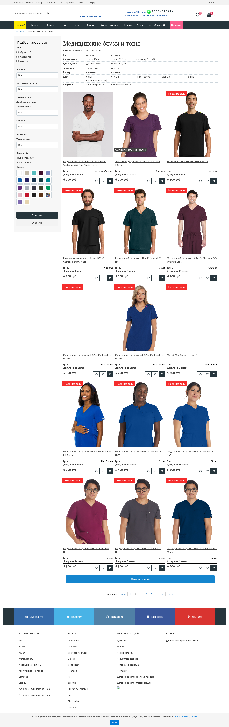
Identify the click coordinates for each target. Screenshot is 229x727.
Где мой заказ (155, 25)
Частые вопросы (125, 652)
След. (170, 594)
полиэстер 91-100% (145, 59)
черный (115, 76)
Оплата (29, 2)
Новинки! (20, 25)
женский (90, 55)
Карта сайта (123, 670)
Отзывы (81, 2)
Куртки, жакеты (109, 25)
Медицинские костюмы (30, 664)
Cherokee (72, 646)
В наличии (176, 25)
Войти (212, 2)
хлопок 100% (92, 59)
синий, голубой (143, 76)
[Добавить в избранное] (103, 181)
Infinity (71, 695)
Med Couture (74, 701)
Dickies (71, 658)
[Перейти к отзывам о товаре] (96, 181)
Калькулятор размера (127, 658)
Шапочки (127, 25)
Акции (140, 25)
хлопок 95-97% (118, 59)
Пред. (123, 594)
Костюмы (51, 25)
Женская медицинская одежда (34, 688)
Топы (63, 25)
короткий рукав (118, 63)
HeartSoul (72, 670)
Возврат (40, 2)
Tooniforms (73, 640)
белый (89, 76)
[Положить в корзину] (110, 181)
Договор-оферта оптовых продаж (134, 682)
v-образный (92, 68)
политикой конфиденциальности (185, 717)
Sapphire (72, 682)
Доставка (18, 2)
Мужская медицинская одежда (34, 695)
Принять (115, 723)
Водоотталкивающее (122, 84)
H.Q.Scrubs (73, 707)
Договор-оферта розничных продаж (135, 676)
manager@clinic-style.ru (186, 640)
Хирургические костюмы (31, 670)
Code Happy (73, 664)
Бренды (70, 2)
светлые (166, 76)
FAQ (61, 2)
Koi (69, 676)
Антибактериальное (96, 84)
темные (190, 76)
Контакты (51, 2)
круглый (115, 68)
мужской (115, 55)
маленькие (91, 72)
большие (115, 72)
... (157, 594)
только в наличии (94, 50)
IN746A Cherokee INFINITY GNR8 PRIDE (187, 161)
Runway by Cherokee (78, 688)
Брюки (76, 25)
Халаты (90, 25)
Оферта (94, 2)
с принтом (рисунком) (96, 80)
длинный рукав (93, 63)
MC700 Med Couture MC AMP (182, 354)
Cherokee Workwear (77, 652)
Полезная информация (128, 664)
